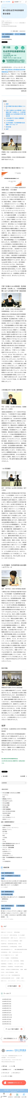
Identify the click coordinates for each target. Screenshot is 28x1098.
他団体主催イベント (7, 855)
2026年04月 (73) (6, 1008)
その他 (4, 841)
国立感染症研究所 (5, 938)
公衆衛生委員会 (13, 946)
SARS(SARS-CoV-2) (17, 952)
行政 (3, 859)
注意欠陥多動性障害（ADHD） (8, 978)
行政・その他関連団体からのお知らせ (11, 875)
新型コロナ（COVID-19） (7, 932)
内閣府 (18, 978)
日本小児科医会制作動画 (8, 811)
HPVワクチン (23, 938)
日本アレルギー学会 (6, 975)
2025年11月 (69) (6, 1019)
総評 (7, 129)
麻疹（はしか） (14, 938)
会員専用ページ (17, 1)
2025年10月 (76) (6, 1021)
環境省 (22, 960)
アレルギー (5, 833)
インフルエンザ (5, 935)
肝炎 (10, 952)
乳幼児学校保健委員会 (7, 39)
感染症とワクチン (7, 829)
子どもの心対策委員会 (13, 940)
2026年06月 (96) (6, 1003)
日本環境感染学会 (16, 975)
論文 (3, 839)
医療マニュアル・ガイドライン (10, 827)
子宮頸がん (10, 963)
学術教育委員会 (14, 958)
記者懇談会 (10, 966)
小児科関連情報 (20, 905)
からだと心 (5, 795)
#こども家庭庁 (4, 887)
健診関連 (4, 831)
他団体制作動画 (6, 813)
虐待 (17, 955)
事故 (3, 835)
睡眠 (26, 969)
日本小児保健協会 (10, 972)
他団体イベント (6, 819)
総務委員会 (4, 963)
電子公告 (5, 1066)
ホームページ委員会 (19, 963)
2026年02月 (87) (6, 1012)
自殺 (22, 978)
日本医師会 (16, 960)
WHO (20, 943)
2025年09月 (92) (6, 1024)
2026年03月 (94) (6, 1010)
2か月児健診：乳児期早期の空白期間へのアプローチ (15, 123)
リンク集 (13, 1066)
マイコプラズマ (12, 980)
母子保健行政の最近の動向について (16, 107)
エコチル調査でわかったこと (8, 955)
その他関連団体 (6, 861)
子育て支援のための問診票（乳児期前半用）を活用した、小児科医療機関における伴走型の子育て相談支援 (16, 113)
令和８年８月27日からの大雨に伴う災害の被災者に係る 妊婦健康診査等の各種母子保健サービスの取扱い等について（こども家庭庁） (14, 883)
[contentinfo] (14, 1069)
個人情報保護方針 (19, 1069)
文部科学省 (4, 943)
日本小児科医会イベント (8, 817)
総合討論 (8, 127)
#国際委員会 (4, 901)
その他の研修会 (5, 36)
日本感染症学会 (5, 946)
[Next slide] (27, 1038)
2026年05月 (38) (6, 1006)
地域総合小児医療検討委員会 (12, 969)
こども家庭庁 (22, 935)
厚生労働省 (17, 932)
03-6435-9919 (7, 1059)
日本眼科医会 (4, 952)
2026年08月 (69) (6, 999)
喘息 (17, 972)
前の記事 (5, 776)
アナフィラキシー (21, 980)
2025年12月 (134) (7, 1017)
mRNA (3, 972)
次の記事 (22, 776)
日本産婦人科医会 (19, 966)
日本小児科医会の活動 (7, 894)
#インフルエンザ (5, 919)
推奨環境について (7, 1069)
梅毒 (22, 969)
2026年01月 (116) (7, 1015)
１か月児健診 (10, 120)
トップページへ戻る (7, 1076)
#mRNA (11, 919)
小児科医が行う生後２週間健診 (15, 118)
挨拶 (7, 104)
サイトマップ (6, 1072)
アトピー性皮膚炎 (5, 958)
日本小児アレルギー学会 (7, 960)
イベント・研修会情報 (20, 34)
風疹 (21, 940)
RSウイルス (4, 940)
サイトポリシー (16, 1072)
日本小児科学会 (13, 935)
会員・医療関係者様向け (7, 34)
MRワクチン (4, 980)
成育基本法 (4, 966)
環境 (3, 797)
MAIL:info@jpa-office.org (8, 1061)
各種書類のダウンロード (15, 1083)
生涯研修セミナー (7, 851)
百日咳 (20, 946)
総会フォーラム (6, 849)
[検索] (25, 783)
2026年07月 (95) (6, 1001)
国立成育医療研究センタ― (7, 949)
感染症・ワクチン (6, 908)
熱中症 (3, 969)
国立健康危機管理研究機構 (21, 949)
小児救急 (4, 837)
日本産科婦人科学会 (12, 943)
